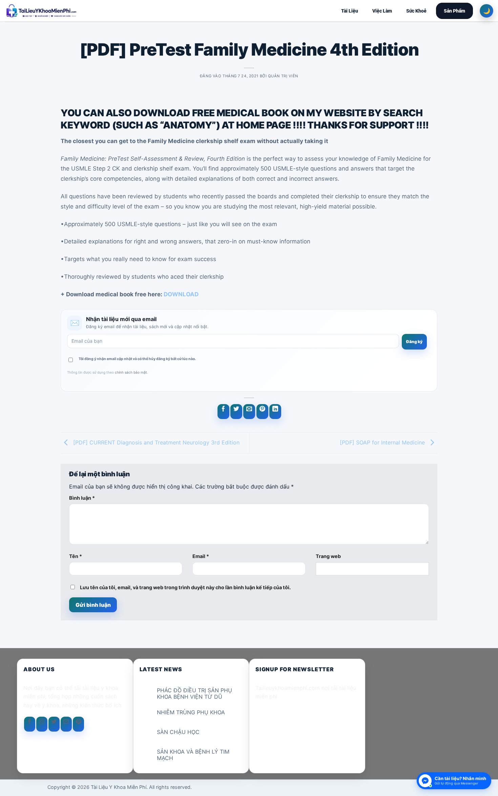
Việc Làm (382, 11)
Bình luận (82, 498)
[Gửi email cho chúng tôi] (66, 724)
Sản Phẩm (454, 11)
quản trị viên (283, 76)
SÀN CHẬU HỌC (178, 732)
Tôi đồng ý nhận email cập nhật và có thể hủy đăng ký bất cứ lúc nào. (137, 359)
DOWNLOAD (181, 294)
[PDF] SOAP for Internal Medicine (383, 442)
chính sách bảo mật (131, 372)
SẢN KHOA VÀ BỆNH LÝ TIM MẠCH (193, 755)
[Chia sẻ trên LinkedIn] (275, 411)
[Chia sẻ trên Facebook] (223, 411)
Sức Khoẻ (416, 11)
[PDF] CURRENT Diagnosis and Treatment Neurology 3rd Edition (155, 442)
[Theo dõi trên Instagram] (41, 724)
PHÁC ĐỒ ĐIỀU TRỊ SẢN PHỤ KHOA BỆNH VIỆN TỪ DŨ (194, 693)
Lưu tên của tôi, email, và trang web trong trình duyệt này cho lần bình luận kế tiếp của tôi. (185, 587)
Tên (75, 556)
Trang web (328, 556)
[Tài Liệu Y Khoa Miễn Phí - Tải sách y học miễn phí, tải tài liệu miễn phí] (85, 11)
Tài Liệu (349, 11)
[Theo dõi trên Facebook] (29, 724)
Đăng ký (414, 341)
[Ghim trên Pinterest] (262, 411)
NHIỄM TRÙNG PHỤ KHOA (191, 712)
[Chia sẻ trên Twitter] (236, 411)
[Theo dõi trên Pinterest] (78, 724)
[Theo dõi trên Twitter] (54, 724)
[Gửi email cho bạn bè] (249, 411)
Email (200, 556)
